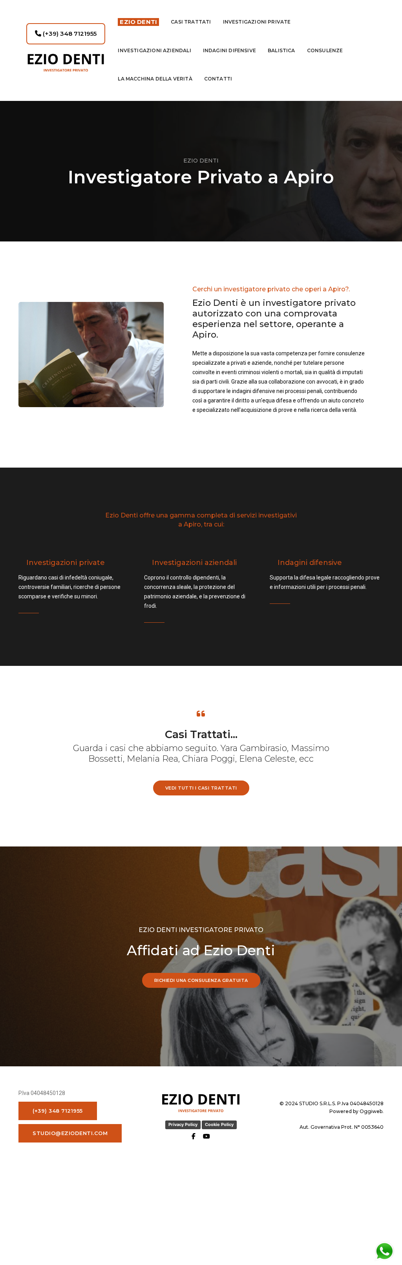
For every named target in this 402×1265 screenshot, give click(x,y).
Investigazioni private (257, 22)
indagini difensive (229, 50)
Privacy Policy (182, 1124)
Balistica (281, 50)
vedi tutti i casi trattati (201, 788)
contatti (218, 79)
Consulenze (325, 50)
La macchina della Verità (155, 79)
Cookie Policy (219, 1124)
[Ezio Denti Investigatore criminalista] (66, 62)
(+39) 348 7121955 (69, 33)
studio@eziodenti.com (70, 1133)
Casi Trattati (191, 22)
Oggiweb (371, 1111)
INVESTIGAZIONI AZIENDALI (154, 50)
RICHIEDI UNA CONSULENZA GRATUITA (201, 980)
